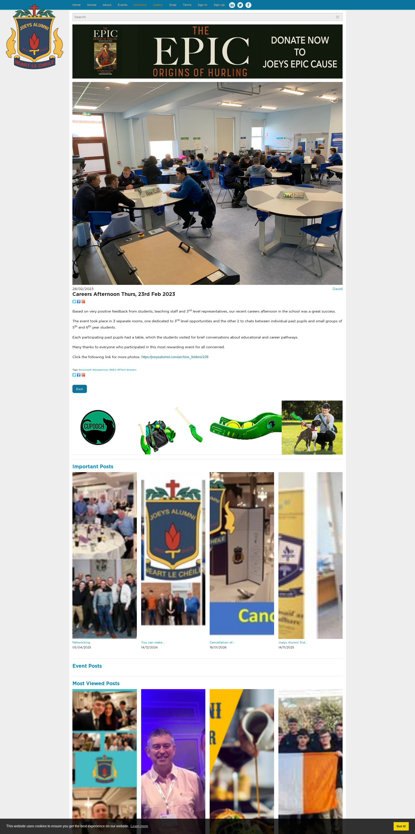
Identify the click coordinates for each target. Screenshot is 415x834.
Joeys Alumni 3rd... (292, 642)
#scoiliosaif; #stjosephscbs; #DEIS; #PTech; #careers (107, 369)
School (91, 4)
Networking (81, 642)
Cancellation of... (222, 642)
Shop (172, 4)
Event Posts (87, 666)
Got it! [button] (401, 826)
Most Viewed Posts (96, 683)
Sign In (202, 4)
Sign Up (219, 4)
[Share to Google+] (83, 301)
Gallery (158, 4)
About (107, 4)
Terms (187, 4)
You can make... (152, 642)
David (338, 289)
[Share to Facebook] (78, 301)
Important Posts (92, 466)
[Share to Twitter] (74, 301)
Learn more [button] (139, 826)
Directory (140, 4)
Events (122, 4)
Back (79, 389)
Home (76, 4)
